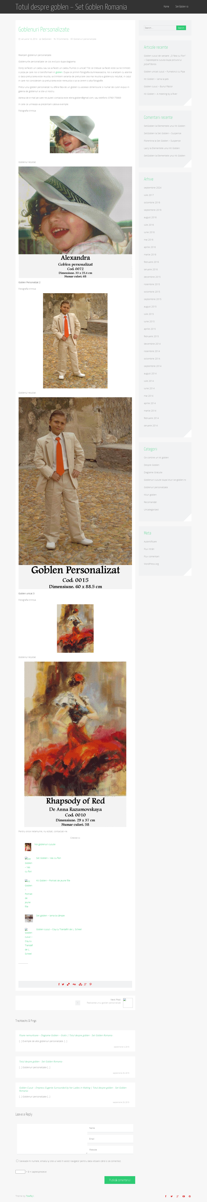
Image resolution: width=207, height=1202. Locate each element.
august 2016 (150, 217)
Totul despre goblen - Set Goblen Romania (40, 1061)
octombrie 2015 (152, 291)
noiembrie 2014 (152, 351)
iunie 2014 (149, 388)
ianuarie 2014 (151, 425)
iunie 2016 (149, 232)
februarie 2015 (151, 336)
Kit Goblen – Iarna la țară (156, 78)
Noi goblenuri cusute (44, 844)
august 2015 (150, 306)
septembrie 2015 (152, 299)
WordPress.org (151, 563)
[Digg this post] (74, 984)
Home (166, 6)
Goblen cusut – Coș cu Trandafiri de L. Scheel (59, 929)
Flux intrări (149, 548)
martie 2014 (150, 410)
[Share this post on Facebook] (59, 984)
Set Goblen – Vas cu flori (48, 858)
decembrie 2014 (152, 343)
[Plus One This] (85, 984)
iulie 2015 (149, 313)
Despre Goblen (151, 464)
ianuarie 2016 (151, 269)
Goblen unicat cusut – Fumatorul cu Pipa (164, 71)
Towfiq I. (30, 1195)
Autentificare (150, 541)
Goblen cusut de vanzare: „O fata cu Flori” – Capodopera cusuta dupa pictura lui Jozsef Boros (165, 60)
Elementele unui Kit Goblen (171, 125)
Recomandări (150, 502)
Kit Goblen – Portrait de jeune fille (53, 880)
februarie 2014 (151, 418)
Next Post (104, 1001)
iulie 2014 (149, 380)
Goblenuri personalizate (84, 38)
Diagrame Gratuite (153, 472)
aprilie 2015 (150, 328)
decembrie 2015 (152, 276)
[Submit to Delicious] (68, 984)
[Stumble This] (79, 984)
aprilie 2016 (150, 247)
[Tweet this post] (63, 984)
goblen (59, 72)
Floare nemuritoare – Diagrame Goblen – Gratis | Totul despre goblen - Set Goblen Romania (65, 1035)
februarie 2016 (151, 261)
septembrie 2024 (152, 187)
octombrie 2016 (152, 202)
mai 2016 (148, 239)
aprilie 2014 (150, 403)
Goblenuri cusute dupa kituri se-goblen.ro (165, 479)
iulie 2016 (149, 224)
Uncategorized (151, 509)
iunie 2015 (149, 321)
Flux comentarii (151, 556)
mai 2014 (148, 395)
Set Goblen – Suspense (169, 133)
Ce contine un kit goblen (156, 457)
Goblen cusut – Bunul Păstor (158, 86)
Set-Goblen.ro (181, 6)
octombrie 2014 (152, 358)
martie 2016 (150, 254)
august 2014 (150, 373)
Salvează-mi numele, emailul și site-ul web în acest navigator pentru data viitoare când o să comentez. (70, 1161)
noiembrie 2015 (152, 284)
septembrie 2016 (152, 209)
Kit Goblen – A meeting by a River (160, 93)
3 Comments (62, 38)
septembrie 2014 (152, 366)
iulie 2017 (149, 195)
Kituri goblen (150, 494)
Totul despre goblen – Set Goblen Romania (71, 7)
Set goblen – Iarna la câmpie (50, 915)
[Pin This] (90, 984)
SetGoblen (47, 38)
